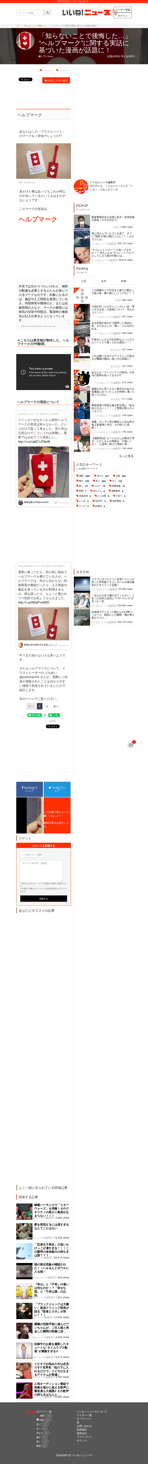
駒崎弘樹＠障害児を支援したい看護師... (42, 644)
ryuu (116, 227)
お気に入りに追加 (57, 80)
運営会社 (82, 1433)
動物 (82, 491)
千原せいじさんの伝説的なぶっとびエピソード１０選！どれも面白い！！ (113, 340)
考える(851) (127, 56)
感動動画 (117, 491)
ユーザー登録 (122, 9)
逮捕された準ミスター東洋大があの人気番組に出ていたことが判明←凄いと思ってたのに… (113, 391)
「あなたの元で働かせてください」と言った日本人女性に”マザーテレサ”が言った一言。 (113, 598)
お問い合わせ (84, 1426)
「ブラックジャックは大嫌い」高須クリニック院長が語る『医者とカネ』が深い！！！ (51, 1309)
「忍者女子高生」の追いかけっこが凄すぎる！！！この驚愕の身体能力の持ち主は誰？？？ (51, 1249)
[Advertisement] (43, 251)
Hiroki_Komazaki (25, 565)
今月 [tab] (103, 281)
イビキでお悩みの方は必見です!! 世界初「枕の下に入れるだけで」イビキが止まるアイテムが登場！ (51, 1369)
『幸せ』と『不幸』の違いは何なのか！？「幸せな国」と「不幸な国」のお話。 (51, 1289)
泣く (117, 481)
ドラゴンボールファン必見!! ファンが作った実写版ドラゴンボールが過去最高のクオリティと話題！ (113, 582)
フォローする (33, 413)
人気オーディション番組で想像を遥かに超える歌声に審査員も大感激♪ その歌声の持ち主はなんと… (51, 1389)
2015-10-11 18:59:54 (49, 413)
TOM (118, 300)
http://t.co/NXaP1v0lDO (33, 602)
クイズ (84, 506)
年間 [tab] (123, 281)
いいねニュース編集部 (40, 1217)
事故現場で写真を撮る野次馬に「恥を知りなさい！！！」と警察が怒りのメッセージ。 (113, 408)
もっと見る (126, 456)
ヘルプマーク (64, 70)
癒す (84, 481)
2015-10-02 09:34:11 (56, 565)
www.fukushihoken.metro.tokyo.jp (40, 326)
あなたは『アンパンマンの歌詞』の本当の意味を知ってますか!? (113, 373)
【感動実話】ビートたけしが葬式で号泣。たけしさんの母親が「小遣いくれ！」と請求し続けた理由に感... (113, 441)
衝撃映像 (118, 486)
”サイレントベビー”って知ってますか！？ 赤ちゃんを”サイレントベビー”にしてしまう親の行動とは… (113, 252)
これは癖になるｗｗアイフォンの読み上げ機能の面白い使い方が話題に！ (113, 357)
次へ (55, 706)
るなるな (115, 349)
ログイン (123, 15)
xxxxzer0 (22, 413)
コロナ (99, 486)
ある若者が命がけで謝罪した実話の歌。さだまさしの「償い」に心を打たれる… (113, 325)
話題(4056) (113, 56)
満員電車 (118, 501)
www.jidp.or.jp (29, 182)
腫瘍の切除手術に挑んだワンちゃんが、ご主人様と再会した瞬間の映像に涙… (51, 1327)
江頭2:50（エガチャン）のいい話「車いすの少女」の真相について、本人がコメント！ (113, 309)
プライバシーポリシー (84, 1438)
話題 (121, 476)
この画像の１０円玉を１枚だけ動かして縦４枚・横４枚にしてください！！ (113, 291)
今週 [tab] (83, 281)
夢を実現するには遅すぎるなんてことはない (51, 1226)
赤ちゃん (99, 491)
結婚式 (100, 506)
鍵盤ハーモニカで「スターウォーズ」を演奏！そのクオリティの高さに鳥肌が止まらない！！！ (51, 1210)
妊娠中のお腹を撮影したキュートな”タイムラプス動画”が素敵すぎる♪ (51, 1347)
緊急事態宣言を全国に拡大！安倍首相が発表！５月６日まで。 (113, 218)
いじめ (84, 501)
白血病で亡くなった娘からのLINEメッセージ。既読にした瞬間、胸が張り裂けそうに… (113, 614)
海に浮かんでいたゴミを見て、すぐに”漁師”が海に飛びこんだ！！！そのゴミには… (113, 236)
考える (103, 476)
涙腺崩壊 (85, 496)
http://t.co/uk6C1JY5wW (34, 441)
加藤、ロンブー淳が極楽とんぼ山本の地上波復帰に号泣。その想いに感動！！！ (113, 424)
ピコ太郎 (103, 496)
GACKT (100, 501)
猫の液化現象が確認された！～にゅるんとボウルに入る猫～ (51, 1267)
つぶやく (53, 721)
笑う (101, 481)
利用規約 (82, 1429)
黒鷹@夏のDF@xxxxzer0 (36, 501)
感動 (84, 476)
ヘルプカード (48, 70)
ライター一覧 (84, 1415)
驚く (83, 486)
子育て (120, 496)
